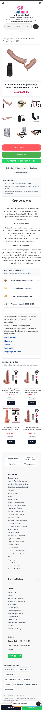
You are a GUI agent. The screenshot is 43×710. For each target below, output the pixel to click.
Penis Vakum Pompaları (16, 514)
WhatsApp (32, 707)
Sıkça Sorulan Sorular (15, 598)
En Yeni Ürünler (13, 478)
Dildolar (7, 344)
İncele (11, 403)
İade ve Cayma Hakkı (15, 613)
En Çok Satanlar (10, 337)
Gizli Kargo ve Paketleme (16, 601)
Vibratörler (8, 341)
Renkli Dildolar (13, 499)
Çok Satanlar (9, 689)
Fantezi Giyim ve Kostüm (16, 554)
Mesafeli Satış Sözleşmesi (17, 623)
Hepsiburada (9, 674)
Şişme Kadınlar (13, 529)
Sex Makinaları (13, 548)
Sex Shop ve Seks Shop (12, 679)
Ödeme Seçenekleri (15, 610)
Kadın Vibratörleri (14, 493)
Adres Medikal (17, 695)
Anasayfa (6, 39)
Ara (35, 26)
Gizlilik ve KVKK (13, 620)
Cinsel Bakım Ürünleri (15, 569)
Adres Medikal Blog (14, 629)
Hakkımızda (12, 592)
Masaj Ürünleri (13, 563)
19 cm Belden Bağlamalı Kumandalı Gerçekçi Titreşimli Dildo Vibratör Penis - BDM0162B (11, 390)
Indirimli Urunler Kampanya (17, 481)
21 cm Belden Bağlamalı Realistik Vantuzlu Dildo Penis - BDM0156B (11, 429)
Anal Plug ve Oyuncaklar (16, 535)
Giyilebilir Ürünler (14, 539)
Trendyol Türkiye (24, 669)
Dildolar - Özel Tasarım (16, 502)
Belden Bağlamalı (31, 684)
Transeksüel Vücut (14, 523)
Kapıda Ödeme (13, 607)
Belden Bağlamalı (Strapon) (17, 505)
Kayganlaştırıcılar (14, 560)
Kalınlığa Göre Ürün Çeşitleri (18, 487)
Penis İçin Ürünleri (14, 517)
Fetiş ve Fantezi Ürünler (16, 551)
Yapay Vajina (8, 348)
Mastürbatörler (18, 684)
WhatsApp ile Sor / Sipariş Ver (21, 161)
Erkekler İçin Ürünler (15, 508)
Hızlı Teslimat (12, 604)
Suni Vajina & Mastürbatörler (18, 520)
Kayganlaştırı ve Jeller (12, 352)
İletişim (10, 595)
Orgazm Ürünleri (13, 545)
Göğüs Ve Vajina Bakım (16, 542)
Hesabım (11, 626)
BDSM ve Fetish (13, 557)
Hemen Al (21, 155)
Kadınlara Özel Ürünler (16, 511)
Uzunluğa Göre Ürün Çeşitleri (18, 484)
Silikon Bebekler (13, 532)
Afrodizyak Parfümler (15, 566)
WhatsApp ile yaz (15, 656)
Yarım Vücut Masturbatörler (17, 526)
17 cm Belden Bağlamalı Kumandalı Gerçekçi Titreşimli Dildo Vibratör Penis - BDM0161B (32, 429)
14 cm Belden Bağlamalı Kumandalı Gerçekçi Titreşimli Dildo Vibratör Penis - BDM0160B (32, 390)
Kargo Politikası (13, 616)
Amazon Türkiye (10, 669)
